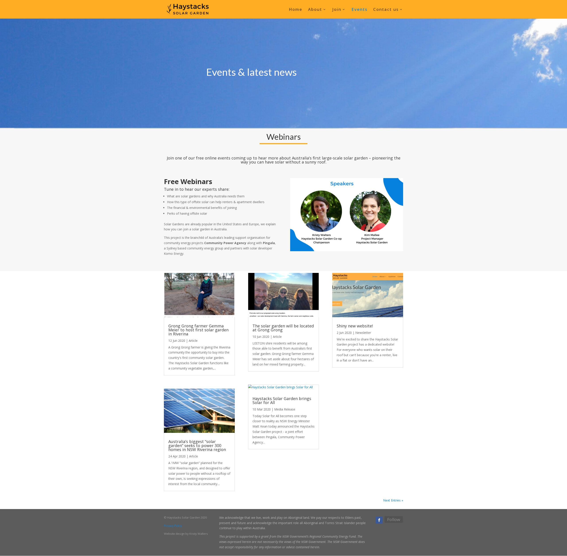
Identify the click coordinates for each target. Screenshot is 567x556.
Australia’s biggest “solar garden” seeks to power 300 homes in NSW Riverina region (197, 445)
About (315, 10)
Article (193, 340)
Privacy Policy (173, 526)
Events (359, 10)
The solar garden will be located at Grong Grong (283, 327)
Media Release (284, 409)
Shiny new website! (355, 326)
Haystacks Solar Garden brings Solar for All (281, 400)
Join (336, 10)
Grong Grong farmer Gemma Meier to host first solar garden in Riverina (198, 329)
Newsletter (363, 332)
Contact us (386, 10)
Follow (393, 519)
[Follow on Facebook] (379, 520)
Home (295, 10)
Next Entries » (393, 500)
